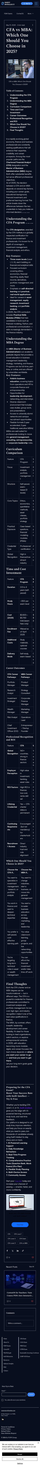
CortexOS (20, 13)
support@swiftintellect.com (8, 1410)
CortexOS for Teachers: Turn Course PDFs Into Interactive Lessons (20, 1294)
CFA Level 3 (12, 1243)
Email (4, 1391)
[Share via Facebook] (7, 1251)
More (29, 13)
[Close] (37, 1444)
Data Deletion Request (8, 1433)
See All (31, 1266)
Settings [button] (20, 1463)
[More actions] (32, 25)
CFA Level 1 (18, 1234)
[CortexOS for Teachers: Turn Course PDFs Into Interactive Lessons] (20, 1280)
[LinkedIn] (2, 1419)
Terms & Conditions (8, 1427)
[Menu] (36, 3)
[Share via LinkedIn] (18, 1251)
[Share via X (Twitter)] (12, 1251)
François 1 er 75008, (10, 1414)
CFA (9, 1234)
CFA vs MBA (23, 1243)
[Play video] (20, 1202)
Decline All (19, 1459)
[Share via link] (23, 1251)
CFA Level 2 (12, 1238)
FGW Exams (8, 13)
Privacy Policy (6, 1429)
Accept (19, 1454)
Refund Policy (6, 1431)
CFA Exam (22, 1238)
